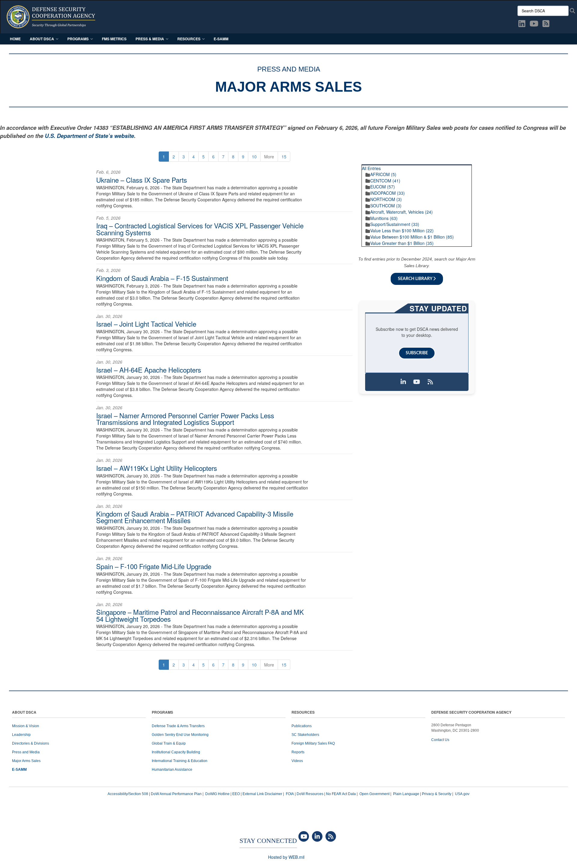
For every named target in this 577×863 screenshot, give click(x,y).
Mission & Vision (25, 726)
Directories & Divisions (30, 743)
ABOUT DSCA (24, 712)
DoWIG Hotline (217, 794)
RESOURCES (303, 712)
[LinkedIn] (317, 837)
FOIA (290, 794)
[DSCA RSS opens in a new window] (545, 25)
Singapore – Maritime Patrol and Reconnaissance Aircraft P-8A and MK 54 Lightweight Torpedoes (200, 615)
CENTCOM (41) (385, 181)
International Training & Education (179, 761)
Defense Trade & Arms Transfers (178, 726)
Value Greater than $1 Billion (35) (402, 243)
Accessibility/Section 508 (128, 794)
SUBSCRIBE (417, 353)
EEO (236, 794)
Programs (78, 38)
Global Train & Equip (169, 743)
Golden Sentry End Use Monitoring (180, 735)
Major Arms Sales (26, 761)
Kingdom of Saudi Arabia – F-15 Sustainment (162, 278)
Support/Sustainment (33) (394, 224)
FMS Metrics (114, 38)
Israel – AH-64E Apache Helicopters (148, 369)
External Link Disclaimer (262, 794)
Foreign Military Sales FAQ (313, 743)
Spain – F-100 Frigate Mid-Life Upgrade (153, 566)
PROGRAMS (162, 712)
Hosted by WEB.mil (286, 857)
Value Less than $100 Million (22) (402, 230)
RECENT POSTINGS (448, 162)
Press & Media (150, 38)
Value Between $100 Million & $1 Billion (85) (412, 237)
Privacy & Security (436, 794)
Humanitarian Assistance (172, 769)
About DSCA (42, 38)
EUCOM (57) (382, 187)
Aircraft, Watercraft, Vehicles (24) (401, 212)
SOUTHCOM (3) (385, 206)
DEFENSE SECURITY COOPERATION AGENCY (471, 712)
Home (15, 38)
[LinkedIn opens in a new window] (521, 25)
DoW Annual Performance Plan (176, 794)
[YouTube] (303, 837)
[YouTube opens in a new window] (534, 25)
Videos (297, 761)
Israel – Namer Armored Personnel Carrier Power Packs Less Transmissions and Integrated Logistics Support (185, 418)
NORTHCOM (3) (386, 199)
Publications (302, 726)
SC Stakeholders (305, 735)
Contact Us (440, 740)
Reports (298, 752)
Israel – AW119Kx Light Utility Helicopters (156, 468)
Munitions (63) (384, 218)
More (269, 157)
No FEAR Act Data (341, 794)
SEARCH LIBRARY (415, 279)
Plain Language (406, 794)
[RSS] (330, 837)
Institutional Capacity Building (176, 752)
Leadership (21, 735)
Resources (188, 38)
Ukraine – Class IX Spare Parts (141, 179)
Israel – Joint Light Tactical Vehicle (146, 323)
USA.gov (462, 794)
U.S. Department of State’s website (89, 136)
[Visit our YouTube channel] (417, 382)
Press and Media (26, 752)
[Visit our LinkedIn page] (403, 382)
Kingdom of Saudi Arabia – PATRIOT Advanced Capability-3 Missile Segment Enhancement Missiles (194, 517)
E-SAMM (221, 38)
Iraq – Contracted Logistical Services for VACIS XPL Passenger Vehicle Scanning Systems (200, 229)
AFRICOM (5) (383, 174)
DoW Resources (310, 794)
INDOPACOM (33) (387, 193)
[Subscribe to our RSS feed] (430, 382)
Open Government (374, 794)
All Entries (371, 168)
